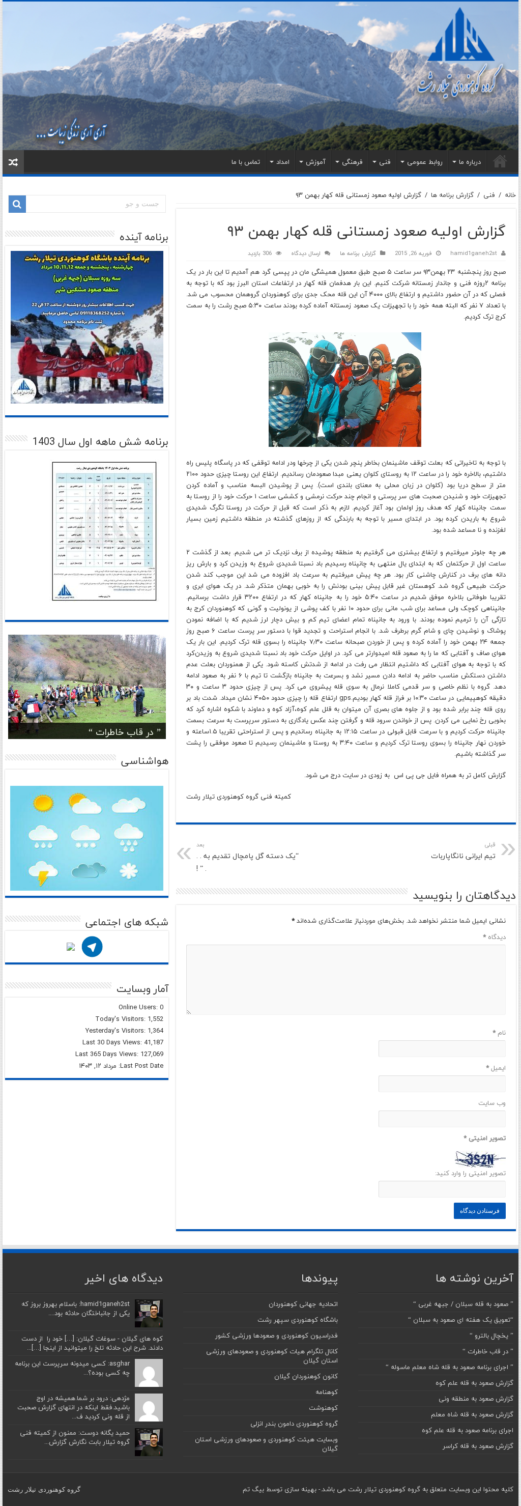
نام (499, 1032)
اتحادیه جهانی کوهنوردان (303, 1304)
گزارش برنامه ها (452, 195)
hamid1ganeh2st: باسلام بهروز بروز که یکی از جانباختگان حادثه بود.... (75, 1308)
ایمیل (495, 1067)
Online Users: (139, 1007)
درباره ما (470, 161)
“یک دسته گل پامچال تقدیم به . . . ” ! (247, 857)
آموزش (316, 161)
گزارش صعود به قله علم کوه (474, 1382)
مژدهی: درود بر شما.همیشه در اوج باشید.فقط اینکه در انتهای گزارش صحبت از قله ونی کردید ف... (73, 1407)
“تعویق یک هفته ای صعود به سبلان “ (460, 1319)
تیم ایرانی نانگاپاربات (463, 851)
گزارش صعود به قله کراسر (478, 1446)
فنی (385, 161)
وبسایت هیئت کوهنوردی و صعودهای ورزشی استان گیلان (266, 1444)
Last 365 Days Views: (107, 1054)
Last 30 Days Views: (113, 1042)
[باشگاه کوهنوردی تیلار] (260, 76)
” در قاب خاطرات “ (125, 732)
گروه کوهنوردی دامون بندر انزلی (294, 1423)
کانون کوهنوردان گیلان (306, 1376)
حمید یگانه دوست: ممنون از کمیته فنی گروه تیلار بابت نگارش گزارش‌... (75, 1437)
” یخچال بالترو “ (491, 1335)
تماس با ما (245, 161)
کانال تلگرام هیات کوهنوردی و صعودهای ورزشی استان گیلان (272, 1356)
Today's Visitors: (121, 1019)
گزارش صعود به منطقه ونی (476, 1398)
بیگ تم (253, 1489)
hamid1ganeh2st (473, 253)
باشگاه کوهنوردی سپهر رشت (297, 1319)
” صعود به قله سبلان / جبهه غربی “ (463, 1304)
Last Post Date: (140, 1065)
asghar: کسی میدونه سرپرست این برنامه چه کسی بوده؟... (72, 1368)
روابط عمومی (425, 161)
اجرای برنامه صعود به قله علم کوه (467, 1430)
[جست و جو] (17, 204)
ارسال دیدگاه (306, 253)
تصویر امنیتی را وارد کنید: (470, 1173)
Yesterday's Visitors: (116, 1030)
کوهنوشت (323, 1407)
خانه (500, 161)
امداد (283, 161)
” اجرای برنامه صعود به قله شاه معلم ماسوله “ (449, 1367)
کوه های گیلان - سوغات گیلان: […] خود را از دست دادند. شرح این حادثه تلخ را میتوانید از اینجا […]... (92, 1343)
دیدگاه (494, 937)
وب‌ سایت (491, 1103)
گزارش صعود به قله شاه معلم (472, 1414)
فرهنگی (352, 161)
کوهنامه (326, 1392)
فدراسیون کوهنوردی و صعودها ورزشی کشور (276, 1335)
